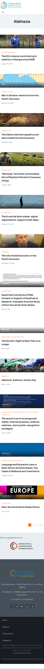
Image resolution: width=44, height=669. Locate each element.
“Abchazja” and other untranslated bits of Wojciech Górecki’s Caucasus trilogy (21, 177)
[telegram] (32, 606)
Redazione (5, 252)
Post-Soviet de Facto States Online (21, 507)
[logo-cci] (22, 542)
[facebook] (12, 606)
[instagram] (17, 606)
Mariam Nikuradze (18, 337)
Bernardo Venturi (17, 460)
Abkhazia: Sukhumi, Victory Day (19, 380)
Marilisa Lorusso (7, 91)
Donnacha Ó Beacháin (19, 412)
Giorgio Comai (6, 131)
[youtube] (22, 606)
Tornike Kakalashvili (8, 52)
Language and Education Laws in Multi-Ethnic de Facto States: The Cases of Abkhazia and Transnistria (20, 468)
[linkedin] (27, 606)
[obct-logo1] (22, 568)
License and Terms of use (22, 653)
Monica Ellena (6, 337)
